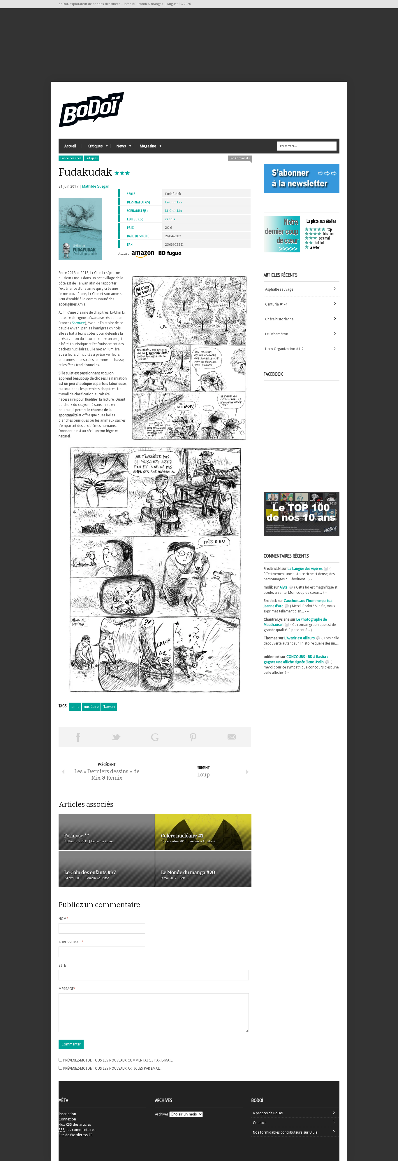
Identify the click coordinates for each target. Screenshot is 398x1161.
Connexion (67, 1119)
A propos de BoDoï (268, 1113)
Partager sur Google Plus (154, 737)
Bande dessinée (70, 158)
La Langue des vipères (305, 569)
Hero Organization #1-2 (284, 349)
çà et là (170, 219)
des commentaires (77, 1130)
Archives (161, 1114)
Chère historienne (279, 319)
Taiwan (109, 707)
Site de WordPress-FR (76, 1135)
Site (62, 965)
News (118, 147)
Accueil (70, 146)
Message (67, 989)
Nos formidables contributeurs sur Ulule (285, 1132)
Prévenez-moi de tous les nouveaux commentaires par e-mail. (118, 1060)
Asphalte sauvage (279, 289)
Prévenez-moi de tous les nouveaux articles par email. (112, 1068)
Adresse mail (71, 942)
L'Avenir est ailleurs (299, 638)
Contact (259, 1123)
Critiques (92, 147)
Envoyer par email (232, 737)
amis (75, 707)
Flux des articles (75, 1124)
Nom (63, 919)
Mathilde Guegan (95, 186)
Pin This (193, 737)
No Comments (240, 158)
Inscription (67, 1114)
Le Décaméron (276, 334)
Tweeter (116, 737)
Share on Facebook (78, 737)
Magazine (145, 147)
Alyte (283, 587)
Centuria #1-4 (276, 304)
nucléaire (91, 707)
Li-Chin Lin (173, 202)
